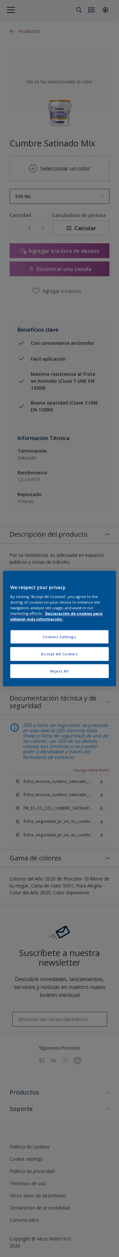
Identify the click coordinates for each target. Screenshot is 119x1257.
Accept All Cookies (59, 653)
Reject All (59, 671)
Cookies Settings (59, 636)
